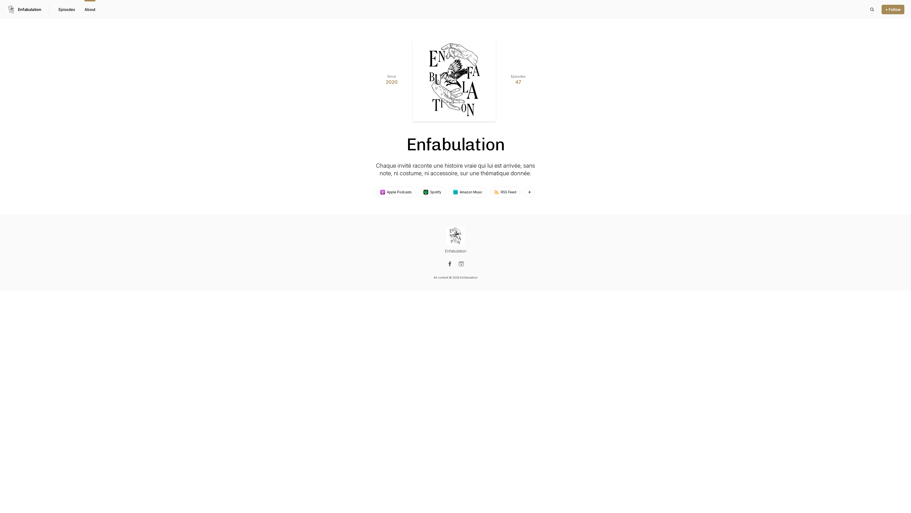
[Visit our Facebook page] (449, 263)
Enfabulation (29, 9)
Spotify (435, 192)
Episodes (67, 9)
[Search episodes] (872, 9)
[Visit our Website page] (461, 263)
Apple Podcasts (399, 192)
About (89, 9)
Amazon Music (471, 192)
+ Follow (893, 9)
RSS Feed (508, 192)
